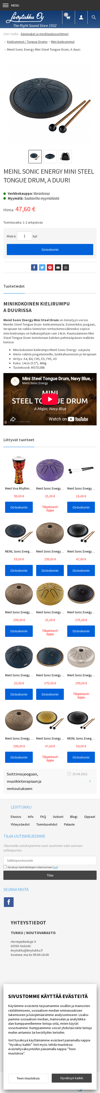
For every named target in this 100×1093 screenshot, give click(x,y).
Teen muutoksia (28, 1078)
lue (55, 867)
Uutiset (58, 816)
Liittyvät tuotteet (18, 439)
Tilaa (50, 875)
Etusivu (16, 816)
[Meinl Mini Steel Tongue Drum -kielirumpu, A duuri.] (50, 105)
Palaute (69, 824)
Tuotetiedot (14, 286)
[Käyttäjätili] (81, 17)
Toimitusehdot (46, 824)
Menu (15, 5)
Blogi (73, 816)
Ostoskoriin (50, 249)
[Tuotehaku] (93, 17)
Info (30, 816)
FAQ (43, 816)
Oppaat (89, 816)
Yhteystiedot (20, 824)
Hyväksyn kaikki (71, 1078)
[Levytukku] (24, 17)
